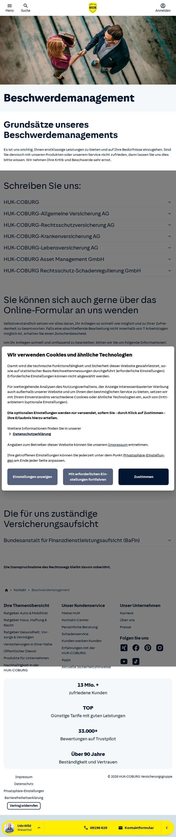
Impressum (118, 445)
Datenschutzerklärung (32, 434)
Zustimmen (143, 477)
